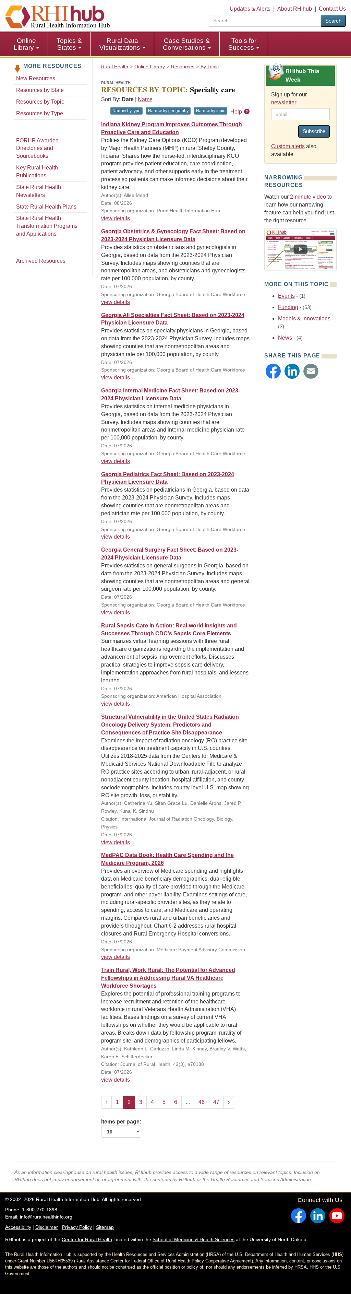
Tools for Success (242, 44)
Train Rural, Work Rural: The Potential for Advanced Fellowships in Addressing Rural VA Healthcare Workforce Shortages (168, 978)
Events (286, 296)
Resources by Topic (40, 102)
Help (236, 112)
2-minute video (308, 197)
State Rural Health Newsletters (38, 191)
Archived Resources (40, 261)
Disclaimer (46, 1227)
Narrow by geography (168, 110)
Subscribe (314, 131)
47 (216, 1102)
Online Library (25, 44)
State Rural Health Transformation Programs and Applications (46, 226)
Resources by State (40, 90)
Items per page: (121, 1122)
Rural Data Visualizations (120, 44)
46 (201, 1102)
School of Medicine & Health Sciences (193, 1239)
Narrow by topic (210, 110)
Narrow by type (126, 110)
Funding (288, 307)
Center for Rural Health (87, 1239)
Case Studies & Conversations (186, 44)
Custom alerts (288, 146)
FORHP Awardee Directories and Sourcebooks (37, 148)
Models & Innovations (304, 318)
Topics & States (69, 44)
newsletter (283, 102)
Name (145, 99)
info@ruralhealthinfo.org (46, 1217)
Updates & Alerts (250, 9)
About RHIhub (294, 9)
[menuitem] (26, 44)
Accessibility (18, 1227)
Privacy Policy (77, 1227)
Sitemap (105, 1227)
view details (115, 218)
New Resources (35, 78)
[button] (273, 371)
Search (333, 21)
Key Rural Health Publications (37, 171)
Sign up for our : (289, 98)
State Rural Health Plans (46, 207)
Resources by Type (39, 113)
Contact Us (332, 9)
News (285, 338)
